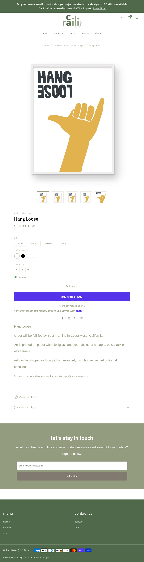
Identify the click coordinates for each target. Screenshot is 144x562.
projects (58, 33)
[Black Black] (23, 256)
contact (85, 33)
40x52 (62, 243)
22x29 (33, 243)
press (72, 33)
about (98, 33)
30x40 (48, 243)
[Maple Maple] (35, 256)
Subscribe (72, 476)
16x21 (20, 243)
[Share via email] (81, 318)
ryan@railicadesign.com (76, 376)
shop (45, 33)
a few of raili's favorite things (69, 45)
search (7, 527)
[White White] (17, 256)
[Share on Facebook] (62, 318)
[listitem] (72, 6)
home (6, 521)
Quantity (19, 264)
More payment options (72, 305)
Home (47, 45)
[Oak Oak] (29, 256)
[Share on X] (69, 318)
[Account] (121, 17)
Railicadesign (22, 213)
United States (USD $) (14, 550)
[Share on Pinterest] (75, 318)
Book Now (99, 8)
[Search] (137, 17)
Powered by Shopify (12, 558)
